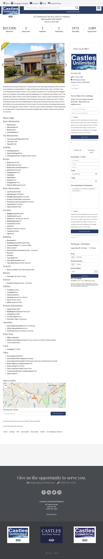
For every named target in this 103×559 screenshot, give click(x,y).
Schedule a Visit (91, 151)
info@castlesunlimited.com (41, 482)
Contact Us (75, 85)
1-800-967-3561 (68, 482)
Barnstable (25, 432)
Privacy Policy (86, 132)
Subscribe (84, 137)
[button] (77, 8)
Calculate (84, 276)
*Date (73, 170)
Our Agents (75, 88)
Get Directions (58, 413)
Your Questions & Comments (82, 185)
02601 (42, 432)
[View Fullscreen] (5, 392)
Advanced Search (72, 12)
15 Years (93, 248)
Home (5, 432)
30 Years (84, 248)
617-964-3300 (78, 77)
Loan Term (75, 248)
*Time (73, 178)
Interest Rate (76, 268)
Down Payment (76, 261)
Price (73, 254)
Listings (12, 432)
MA (17, 432)
